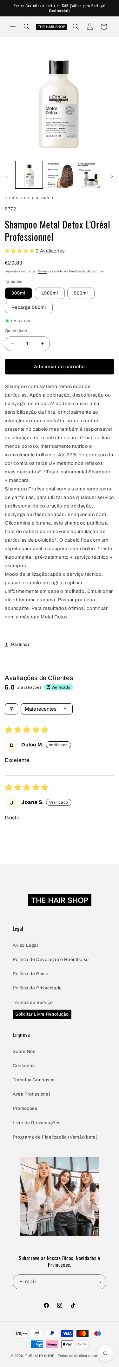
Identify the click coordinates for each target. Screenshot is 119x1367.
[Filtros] (11, 708)
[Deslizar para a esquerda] (7, 176)
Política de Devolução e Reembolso (51, 959)
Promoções (25, 1108)
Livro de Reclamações (37, 1123)
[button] (13, 26)
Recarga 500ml (28, 307)
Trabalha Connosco (34, 1080)
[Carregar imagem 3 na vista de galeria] (89, 174)
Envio (42, 271)
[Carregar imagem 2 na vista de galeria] (59, 174)
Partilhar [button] (20, 644)
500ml (81, 293)
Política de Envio (30, 973)
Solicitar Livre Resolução (42, 1014)
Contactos (24, 1065)
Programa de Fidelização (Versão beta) (55, 1137)
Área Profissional (31, 1094)
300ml (18, 293)
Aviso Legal (25, 945)
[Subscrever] (99, 1281)
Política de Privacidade (37, 988)
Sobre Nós (24, 1051)
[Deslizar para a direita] (112, 176)
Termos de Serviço (33, 1002)
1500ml (50, 293)
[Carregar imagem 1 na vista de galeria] (29, 174)
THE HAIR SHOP (40, 1356)
